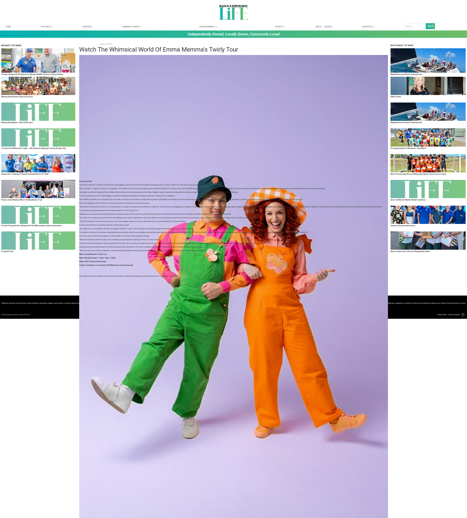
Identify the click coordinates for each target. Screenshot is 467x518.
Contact (328, 27)
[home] (233, 12)
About (319, 27)
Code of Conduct (454, 314)
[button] (47, 26)
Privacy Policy (442, 314)
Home (8, 27)
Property (87, 27)
